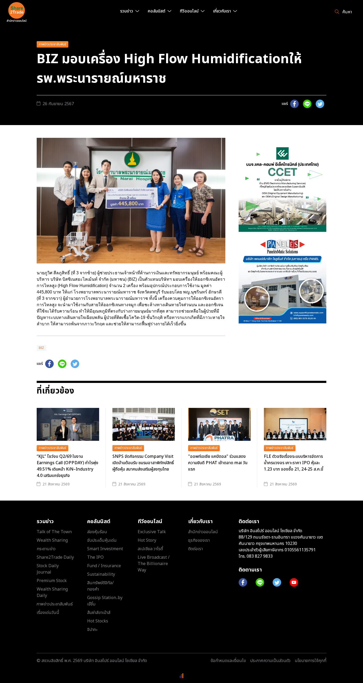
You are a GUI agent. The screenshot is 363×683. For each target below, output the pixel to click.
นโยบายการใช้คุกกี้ (310, 661)
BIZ (41, 347)
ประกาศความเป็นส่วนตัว (270, 661)
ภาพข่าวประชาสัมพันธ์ (52, 44)
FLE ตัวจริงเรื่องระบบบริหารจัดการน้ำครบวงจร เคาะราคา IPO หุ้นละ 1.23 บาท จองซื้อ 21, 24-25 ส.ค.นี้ (293, 462)
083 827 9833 (260, 556)
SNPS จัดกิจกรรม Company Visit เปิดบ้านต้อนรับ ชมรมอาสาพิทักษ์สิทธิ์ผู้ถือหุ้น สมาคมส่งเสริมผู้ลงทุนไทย (143, 462)
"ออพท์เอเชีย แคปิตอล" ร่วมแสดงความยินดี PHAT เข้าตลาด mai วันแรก (217, 462)
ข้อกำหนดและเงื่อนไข (228, 661)
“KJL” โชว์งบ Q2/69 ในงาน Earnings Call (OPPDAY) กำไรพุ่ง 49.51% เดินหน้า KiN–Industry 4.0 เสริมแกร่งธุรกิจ (67, 466)
